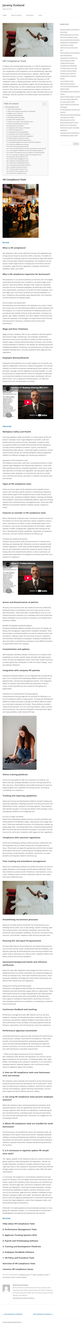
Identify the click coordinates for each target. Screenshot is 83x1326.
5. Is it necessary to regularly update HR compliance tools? (25, 154)
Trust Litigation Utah (66, 81)
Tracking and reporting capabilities (18, 132)
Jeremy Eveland (13, 5)
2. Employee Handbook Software (18, 167)
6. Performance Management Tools (18, 159)
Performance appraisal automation (19, 146)
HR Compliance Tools (12, 107)
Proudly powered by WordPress (12, 1322)
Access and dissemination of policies (18, 123)
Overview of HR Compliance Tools (18, 171)
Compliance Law (23, 1275)
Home (4, 15)
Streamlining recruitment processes (19, 138)
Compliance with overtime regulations (19, 134)
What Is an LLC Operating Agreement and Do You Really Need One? (69, 127)
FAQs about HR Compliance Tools (18, 157)
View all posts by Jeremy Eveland (24, 1298)
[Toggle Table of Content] (43, 104)
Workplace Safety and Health (16, 117)
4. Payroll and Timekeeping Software (19, 163)
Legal (40, 15)
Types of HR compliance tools (16, 119)
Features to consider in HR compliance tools (20, 121)
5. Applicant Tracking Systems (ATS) (18, 161)
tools (46, 1275)
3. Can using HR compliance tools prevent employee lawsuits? (26, 150)
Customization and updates (16, 126)
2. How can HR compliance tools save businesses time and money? (27, 148)
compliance (40, 1275)
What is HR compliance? (14, 109)
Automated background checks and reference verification (25, 142)
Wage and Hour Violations (15, 113)
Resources (30, 15)
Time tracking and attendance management (21, 136)
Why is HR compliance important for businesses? (21, 111)
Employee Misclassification (15, 115)
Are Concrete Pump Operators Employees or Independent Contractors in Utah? (70, 42)
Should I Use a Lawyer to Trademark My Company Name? (68, 76)
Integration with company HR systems (19, 128)
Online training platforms (16, 130)
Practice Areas (16, 15)
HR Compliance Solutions (43, 1314)
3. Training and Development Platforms (20, 165)
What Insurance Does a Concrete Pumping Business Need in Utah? (69, 86)
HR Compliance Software (12, 1314)
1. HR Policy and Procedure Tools (18, 169)
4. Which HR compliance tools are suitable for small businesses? (26, 152)
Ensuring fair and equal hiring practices (20, 140)
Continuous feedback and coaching (19, 144)
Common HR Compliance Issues (17, 173)
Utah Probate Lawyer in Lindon (70, 97)
